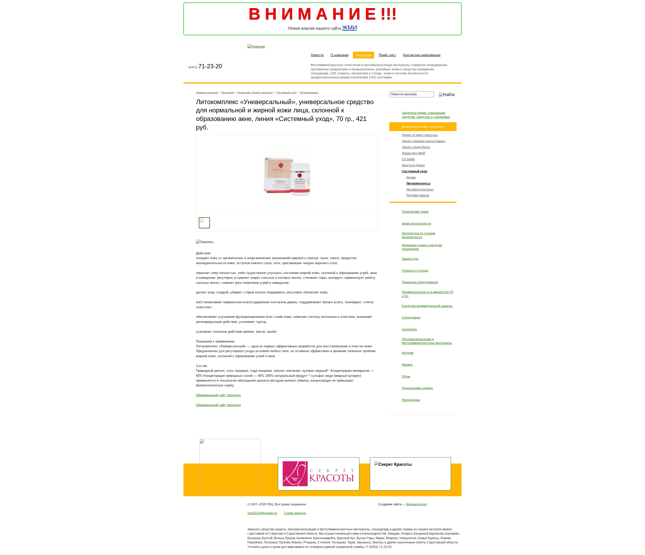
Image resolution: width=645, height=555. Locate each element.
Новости (317, 55)
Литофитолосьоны (419, 189)
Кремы (411, 177)
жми (349, 27)
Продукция (364, 55)
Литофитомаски (417, 195)
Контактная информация (421, 55)
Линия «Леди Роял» (416, 147)
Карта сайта (202, 56)
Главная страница (192, 56)
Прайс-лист (387, 55)
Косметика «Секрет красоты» (255, 92)
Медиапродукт (416, 504)
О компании (339, 55)
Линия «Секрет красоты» (420, 135)
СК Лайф (408, 159)
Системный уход (286, 92)
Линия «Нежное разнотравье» (424, 141)
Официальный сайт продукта (218, 395)
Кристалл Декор (413, 165)
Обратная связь (211, 56)
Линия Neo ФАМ (413, 153)
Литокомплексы (309, 92)
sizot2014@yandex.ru (262, 513)
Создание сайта (390, 504)
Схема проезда (295, 513)
